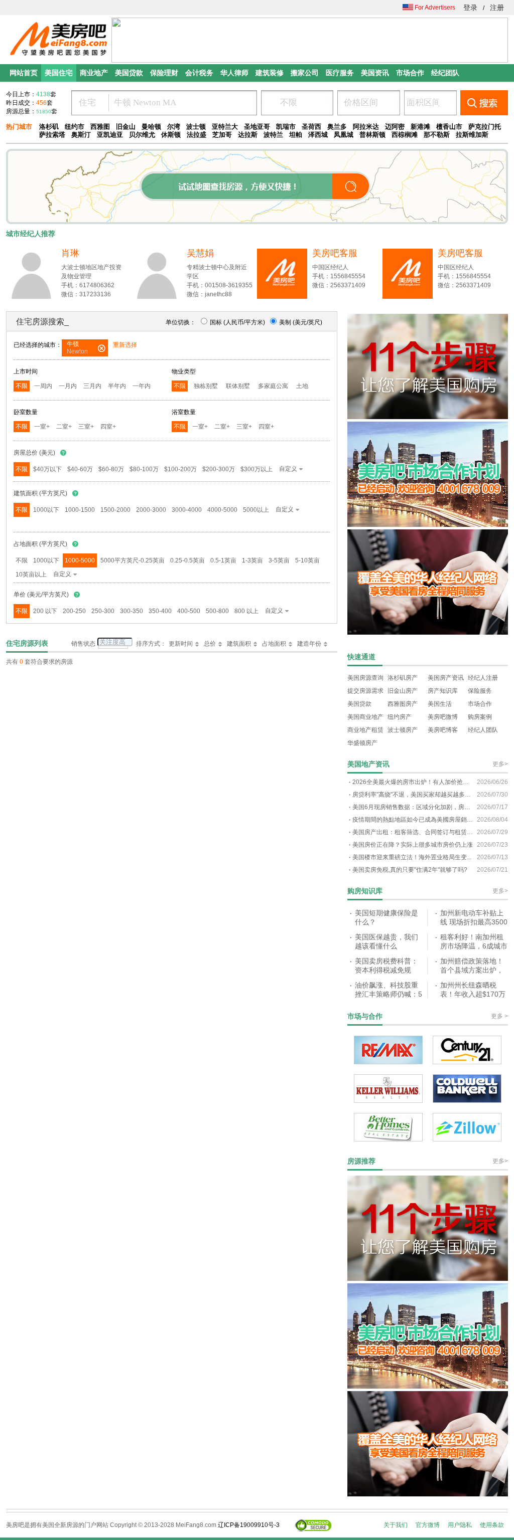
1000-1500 (80, 509)
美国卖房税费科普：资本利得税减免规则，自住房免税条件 (386, 970)
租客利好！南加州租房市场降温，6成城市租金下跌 (473, 945)
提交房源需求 (365, 690)
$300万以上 (256, 469)
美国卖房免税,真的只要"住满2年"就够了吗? (409, 869)
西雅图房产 (403, 703)
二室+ (64, 426)
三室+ (86, 426)
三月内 (92, 386)
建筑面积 (239, 643)
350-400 (160, 611)
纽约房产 (400, 716)
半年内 (117, 386)
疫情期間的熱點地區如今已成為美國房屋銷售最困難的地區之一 (412, 819)
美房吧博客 (443, 729)
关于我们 (395, 1524)
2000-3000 (151, 509)
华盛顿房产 (362, 742)
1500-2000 (115, 509)
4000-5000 (222, 509)
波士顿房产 (403, 729)
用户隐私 (460, 1524)
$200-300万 (218, 469)
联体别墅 (238, 386)
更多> (500, 763)
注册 (497, 8)
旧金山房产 (403, 690)
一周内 (43, 386)
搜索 (484, 102)
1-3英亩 (252, 560)
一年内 (142, 386)
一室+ (42, 426)
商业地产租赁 (365, 729)
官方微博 (428, 1524)
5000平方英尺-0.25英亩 (132, 560)
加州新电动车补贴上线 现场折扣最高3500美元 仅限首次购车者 (473, 921)
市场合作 (480, 703)
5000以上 (256, 509)
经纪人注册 (483, 677)
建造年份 (309, 643)
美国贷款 (359, 703)
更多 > (499, 1016)
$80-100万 (144, 469)
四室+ (108, 426)
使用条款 (492, 1524)
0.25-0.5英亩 (187, 560)
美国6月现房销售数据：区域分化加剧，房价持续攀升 (412, 807)
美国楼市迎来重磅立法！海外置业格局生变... (411, 857)
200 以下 (45, 611)
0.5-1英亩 (223, 560)
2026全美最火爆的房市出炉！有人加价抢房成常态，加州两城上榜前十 (412, 782)
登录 (470, 8)
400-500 (188, 611)
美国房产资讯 (446, 677)
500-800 (217, 611)
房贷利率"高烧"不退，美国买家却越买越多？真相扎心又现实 (412, 794)
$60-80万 (111, 469)
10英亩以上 (31, 574)
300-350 (131, 611)
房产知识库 (443, 690)
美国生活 (440, 703)
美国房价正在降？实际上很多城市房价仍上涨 (412, 844)
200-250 (74, 611)
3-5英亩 (279, 560)
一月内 (68, 386)
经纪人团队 (483, 729)
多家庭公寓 (273, 386)
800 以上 (246, 611)
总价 (210, 643)
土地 (302, 386)
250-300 (102, 611)
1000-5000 (80, 560)
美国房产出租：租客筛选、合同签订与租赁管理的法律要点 (412, 832)
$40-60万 (80, 469)
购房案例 (480, 716)
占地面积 (274, 643)
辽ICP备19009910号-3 (249, 1524)
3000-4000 (187, 509)
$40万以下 (47, 469)
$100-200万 (180, 469)
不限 (22, 386)
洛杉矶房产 (403, 677)
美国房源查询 (365, 677)
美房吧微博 (443, 716)
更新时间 (181, 643)
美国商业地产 (365, 716)
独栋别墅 (206, 386)
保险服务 (480, 690)
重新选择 (125, 344)
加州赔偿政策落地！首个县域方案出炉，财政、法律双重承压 (471, 970)
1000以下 (46, 509)
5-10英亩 (307, 560)
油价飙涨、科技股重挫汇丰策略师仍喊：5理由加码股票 (388, 994)
